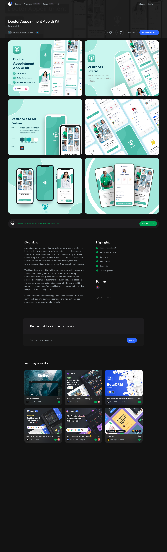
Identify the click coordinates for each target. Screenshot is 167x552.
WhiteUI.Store (115, 402)
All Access (31, 4)
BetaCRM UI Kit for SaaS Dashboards (120, 398)
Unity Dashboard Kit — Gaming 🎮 (80, 398)
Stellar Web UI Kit (32, 398)
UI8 (71, 402)
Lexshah (32, 402)
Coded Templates (80, 439)
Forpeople (113, 439)
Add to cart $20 (149, 32)
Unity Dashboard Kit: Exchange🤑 (79, 436)
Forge (47, 4)
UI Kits (30, 32)
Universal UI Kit (112, 436)
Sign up (142, 4)
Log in (150, 4)
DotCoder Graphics (19, 32)
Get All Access (148, 224)
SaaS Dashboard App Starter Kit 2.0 (39, 436)
